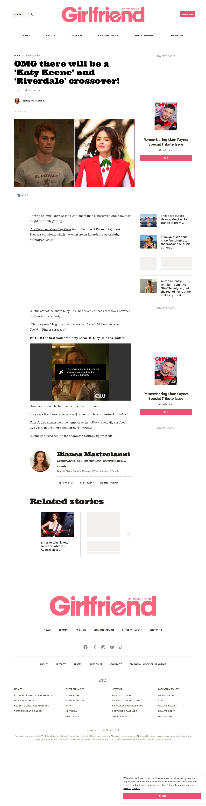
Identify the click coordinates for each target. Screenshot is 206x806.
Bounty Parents (122, 720)
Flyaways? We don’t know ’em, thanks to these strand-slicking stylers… (175, 246)
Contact (116, 668)
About (44, 668)
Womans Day (73, 699)
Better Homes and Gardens (31, 709)
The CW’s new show (43, 233)
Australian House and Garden (33, 699)
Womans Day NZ (75, 704)
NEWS (26, 35)
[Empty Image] (148, 267)
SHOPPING (177, 35)
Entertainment (33, 55)
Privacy (61, 668)
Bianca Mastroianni (34, 100)
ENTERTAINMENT (145, 35)
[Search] (32, 14)
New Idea (71, 714)
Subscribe (187, 14)
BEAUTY (50, 35)
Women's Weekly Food (126, 704)
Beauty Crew (166, 714)
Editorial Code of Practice (148, 668)
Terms (78, 668)
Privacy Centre (131, 788)
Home (17, 55)
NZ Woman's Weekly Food (127, 709)
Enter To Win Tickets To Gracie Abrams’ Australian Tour (54, 550)
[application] (80, 375)
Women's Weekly (122, 699)
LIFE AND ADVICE (108, 35)
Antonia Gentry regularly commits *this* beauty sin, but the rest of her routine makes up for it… (176, 292)
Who (68, 709)
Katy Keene (64, 233)
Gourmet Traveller (124, 714)
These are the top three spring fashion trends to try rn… (174, 223)
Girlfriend (165, 720)
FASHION (76, 35)
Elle (161, 704)
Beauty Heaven (167, 709)
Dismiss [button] (162, 796)
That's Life (73, 720)
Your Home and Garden (28, 714)
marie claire (166, 699)
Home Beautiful (24, 704)
